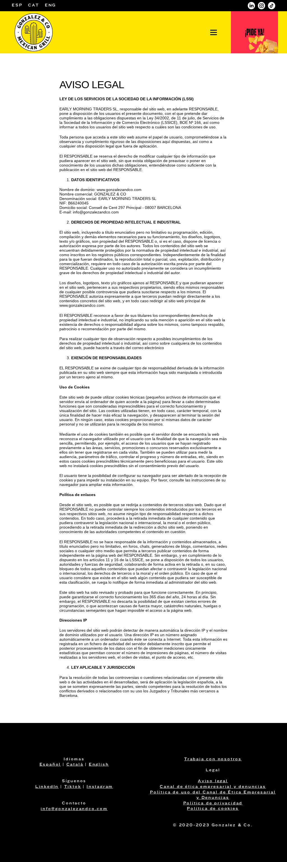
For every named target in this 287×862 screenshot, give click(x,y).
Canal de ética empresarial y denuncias (213, 786)
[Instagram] (261, 5)
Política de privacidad (213, 803)
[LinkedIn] (251, 5)
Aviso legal (213, 781)
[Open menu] (213, 32)
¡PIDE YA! (254, 32)
